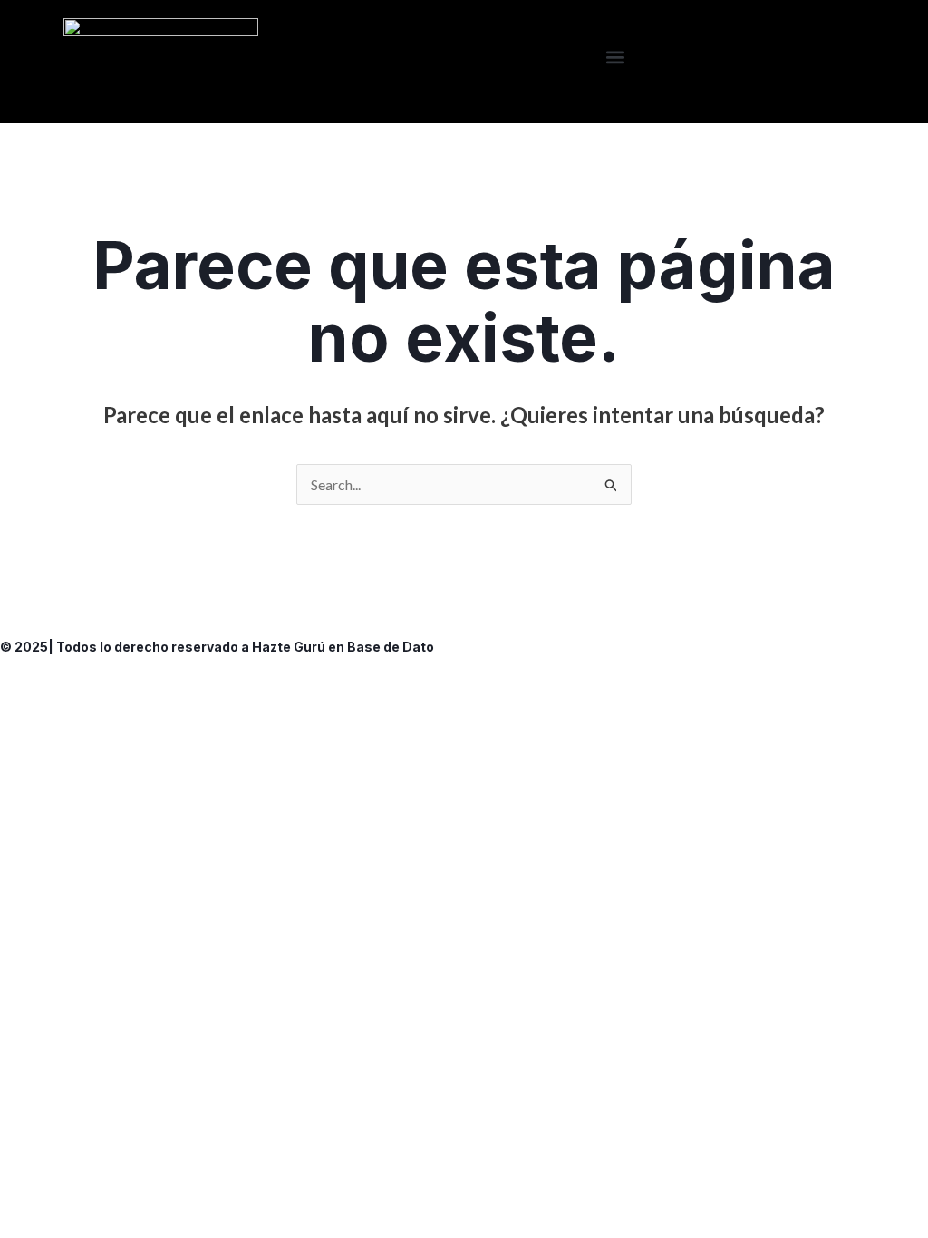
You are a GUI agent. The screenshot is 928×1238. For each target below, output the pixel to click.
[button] (616, 58)
